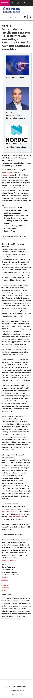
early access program (16, 517)
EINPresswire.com (8, 172)
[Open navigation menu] (3, 17)
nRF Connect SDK (7, 511)
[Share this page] (30, 17)
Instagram (5, 585)
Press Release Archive (19, 687)
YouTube (4, 580)
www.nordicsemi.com (8, 560)
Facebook (5, 587)
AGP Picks (5, 3)
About (8, 687)
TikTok (3, 590)
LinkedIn (4, 577)
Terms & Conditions (16, 695)
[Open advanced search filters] (25, 17)
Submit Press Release (16, 691)
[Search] (21, 17)
